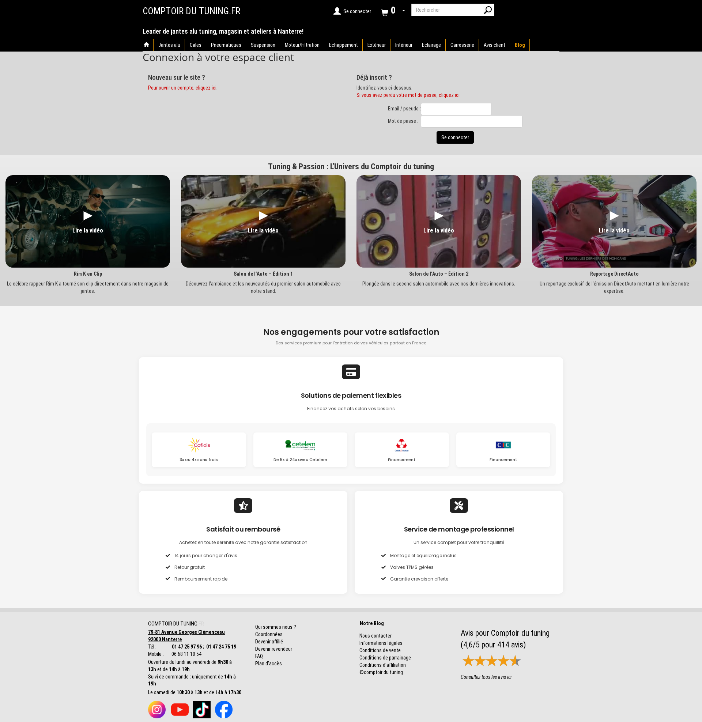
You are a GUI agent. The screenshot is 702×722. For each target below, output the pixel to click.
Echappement (343, 45)
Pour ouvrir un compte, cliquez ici (182, 88)
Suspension (263, 45)
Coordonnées (269, 634)
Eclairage (431, 45)
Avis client (494, 45)
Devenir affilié (269, 641)
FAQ (259, 656)
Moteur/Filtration (302, 45)
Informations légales (381, 643)
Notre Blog (370, 623)
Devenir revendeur (273, 649)
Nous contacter (375, 636)
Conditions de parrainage (385, 658)
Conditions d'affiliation (382, 665)
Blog (520, 45)
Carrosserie (462, 45)
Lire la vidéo (87, 230)
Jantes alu (169, 45)
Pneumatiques (226, 45)
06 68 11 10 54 (185, 654)
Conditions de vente (380, 650)
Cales (195, 45)
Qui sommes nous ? (275, 627)
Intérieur (403, 45)
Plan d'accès (268, 663)
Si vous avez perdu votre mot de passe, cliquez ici (408, 95)
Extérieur (376, 45)
